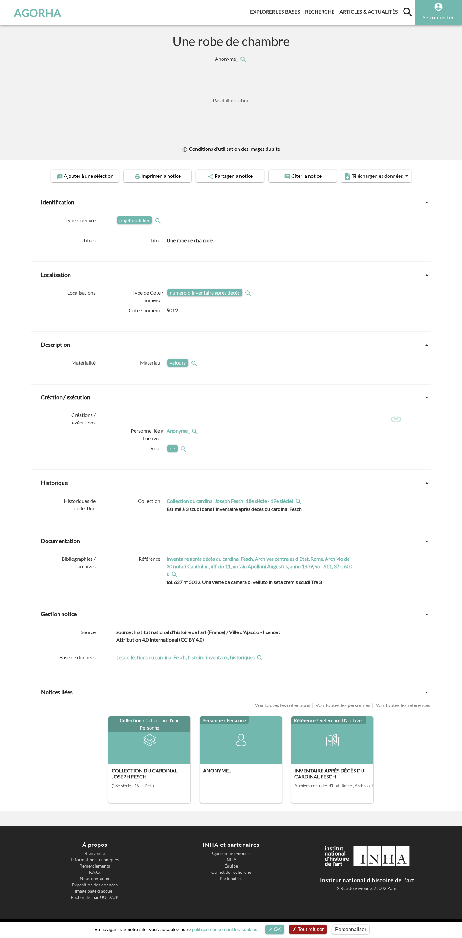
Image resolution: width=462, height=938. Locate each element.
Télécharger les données (377, 176)
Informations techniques (95, 859)
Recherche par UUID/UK (95, 897)
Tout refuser (310, 929)
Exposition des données (95, 884)
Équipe (231, 866)
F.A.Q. (95, 872)
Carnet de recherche (231, 872)
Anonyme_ (227, 59)
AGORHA (37, 12)
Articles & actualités (369, 11)
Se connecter (438, 17)
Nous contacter (95, 878)
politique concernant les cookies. (225, 929)
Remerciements (95, 866)
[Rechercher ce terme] (159, 220)
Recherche (321, 11)
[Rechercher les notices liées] (243, 59)
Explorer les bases (276, 11)
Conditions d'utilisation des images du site (234, 149)
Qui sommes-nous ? (231, 853)
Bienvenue (95, 853)
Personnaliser (350, 929)
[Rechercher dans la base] (261, 657)
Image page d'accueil (95, 891)
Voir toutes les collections (283, 705)
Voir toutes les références (402, 705)
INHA (231, 859)
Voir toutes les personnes (343, 705)
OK (276, 929)
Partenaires (231, 878)
